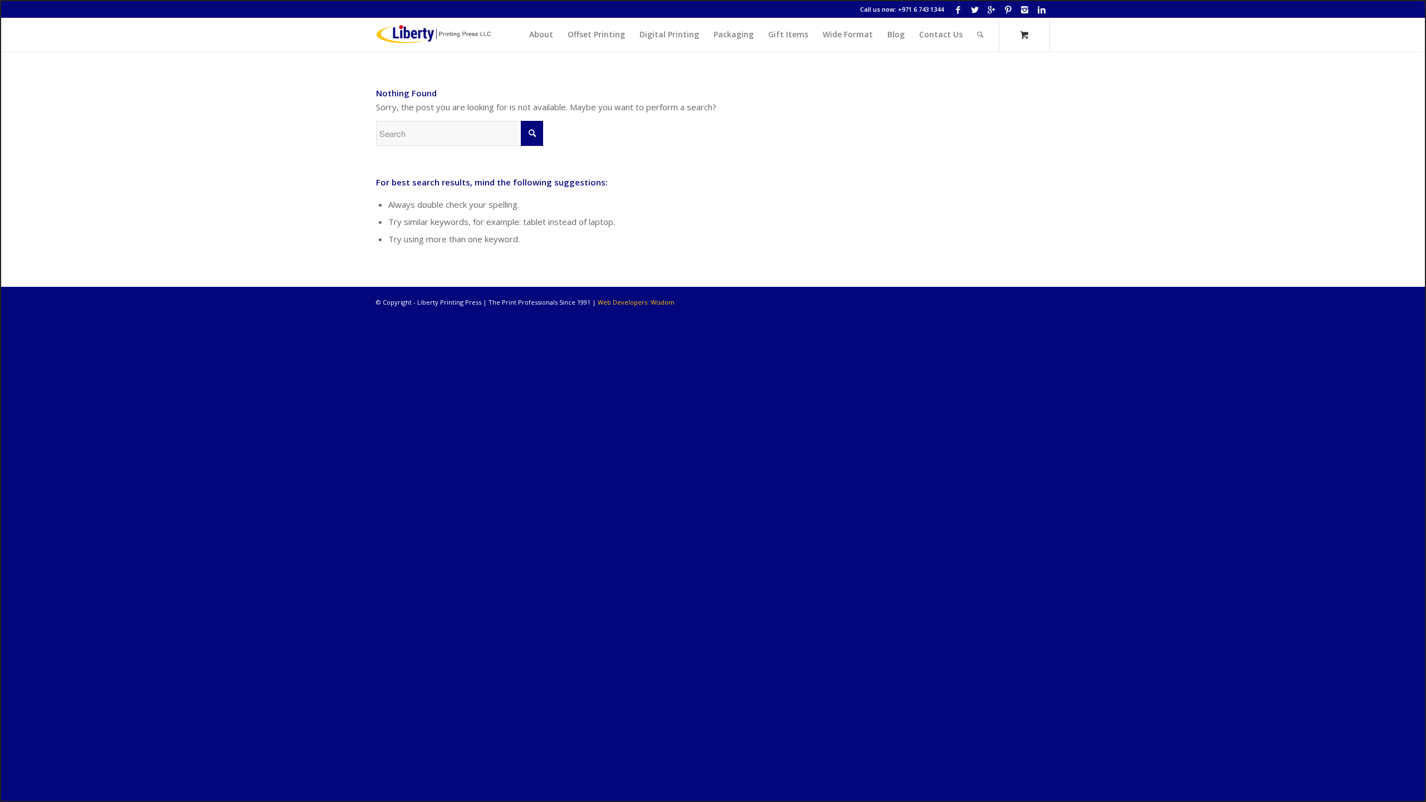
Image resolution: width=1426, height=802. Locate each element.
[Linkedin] (1041, 9)
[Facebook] (958, 9)
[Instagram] (1025, 9)
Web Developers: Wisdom (636, 302)
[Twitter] (974, 9)
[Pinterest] (1008, 9)
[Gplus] (991, 9)
